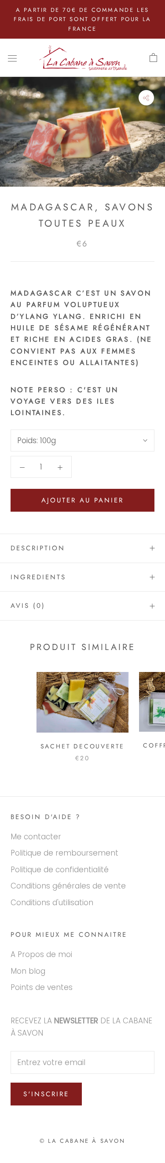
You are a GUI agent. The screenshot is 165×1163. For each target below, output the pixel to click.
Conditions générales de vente (68, 886)
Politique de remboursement (64, 853)
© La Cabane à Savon (82, 1141)
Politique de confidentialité (60, 869)
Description (38, 548)
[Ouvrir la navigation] (12, 57)
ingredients (38, 577)
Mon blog (28, 971)
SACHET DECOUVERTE (82, 746)
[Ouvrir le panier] (153, 58)
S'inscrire (46, 1094)
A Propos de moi (41, 954)
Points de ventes (42, 987)
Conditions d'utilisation (52, 902)
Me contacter (36, 836)
